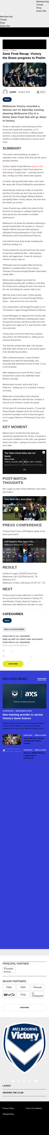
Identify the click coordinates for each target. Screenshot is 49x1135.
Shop (2, 22)
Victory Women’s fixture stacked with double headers (34, 740)
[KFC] (23, 987)
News (13, 50)
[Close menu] (43, 1121)
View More (41, 679)
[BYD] (9, 995)
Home (5, 50)
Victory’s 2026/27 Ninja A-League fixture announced (34, 755)
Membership (6, 16)
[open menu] (2, 13)
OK (24, 470)
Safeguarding (8, 1114)
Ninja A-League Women (14, 629)
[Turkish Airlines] (9, 970)
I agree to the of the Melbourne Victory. (25, 650)
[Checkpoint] (37, 995)
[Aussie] (37, 987)
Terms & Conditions (34, 1108)
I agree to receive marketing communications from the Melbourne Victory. (25, 656)
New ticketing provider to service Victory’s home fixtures (23, 716)
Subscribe (5, 25)
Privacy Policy (24, 649)
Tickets (3, 19)
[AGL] (9, 987)
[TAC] (23, 995)
